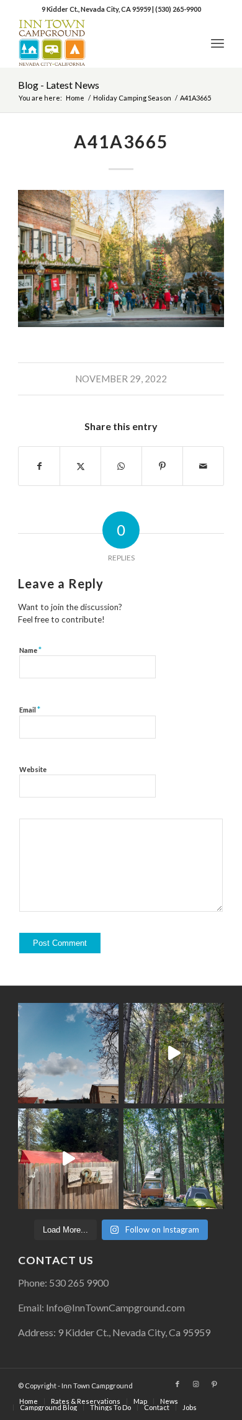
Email (29, 709)
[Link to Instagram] (196, 1384)
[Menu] (217, 43)
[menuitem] (217, 43)
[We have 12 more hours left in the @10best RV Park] (173, 1053)
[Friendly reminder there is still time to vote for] (173, 1158)
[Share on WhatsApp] (121, 466)
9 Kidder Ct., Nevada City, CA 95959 (97, 9)
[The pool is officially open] (68, 1158)
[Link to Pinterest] (214, 1384)
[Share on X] (80, 466)
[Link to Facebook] (177, 1384)
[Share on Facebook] (39, 466)
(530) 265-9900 (178, 9)
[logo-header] (100, 43)
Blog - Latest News (58, 85)
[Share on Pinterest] (162, 466)
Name (30, 650)
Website (33, 769)
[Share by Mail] (203, 466)
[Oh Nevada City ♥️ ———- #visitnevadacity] (68, 1053)
